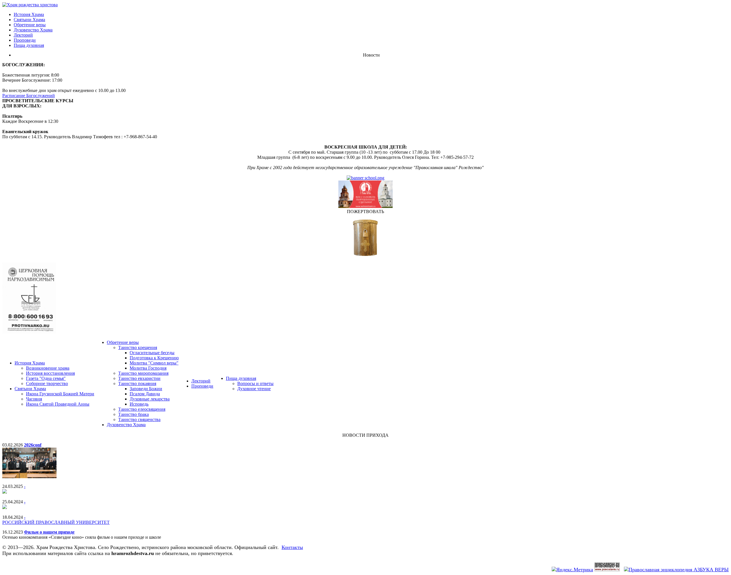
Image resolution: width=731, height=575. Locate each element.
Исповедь (139, 404)
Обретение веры (30, 24)
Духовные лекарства (150, 398)
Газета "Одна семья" (46, 378)
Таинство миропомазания (143, 373)
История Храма (29, 14)
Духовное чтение (254, 388)
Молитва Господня (148, 368)
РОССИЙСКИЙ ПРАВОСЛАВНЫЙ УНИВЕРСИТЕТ (56, 522)
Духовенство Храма (33, 29)
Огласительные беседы (152, 352)
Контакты (292, 547)
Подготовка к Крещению (154, 357)
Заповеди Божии (146, 388)
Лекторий (23, 35)
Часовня (34, 398)
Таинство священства (139, 419)
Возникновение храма (47, 368)
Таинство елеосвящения (141, 409)
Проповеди (25, 40)
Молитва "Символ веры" (154, 362)
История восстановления (50, 373)
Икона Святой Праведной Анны (57, 404)
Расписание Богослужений (28, 95)
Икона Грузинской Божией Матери (60, 393)
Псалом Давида (145, 393)
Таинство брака (133, 414)
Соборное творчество (47, 383)
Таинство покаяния (137, 383)
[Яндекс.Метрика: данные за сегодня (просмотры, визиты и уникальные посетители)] (572, 570)
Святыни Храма (29, 19)
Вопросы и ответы (255, 383)
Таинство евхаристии (139, 378)
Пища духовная (29, 45)
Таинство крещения (137, 347)
